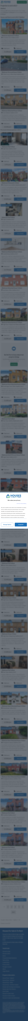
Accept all (20, 524)
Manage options (7, 524)
